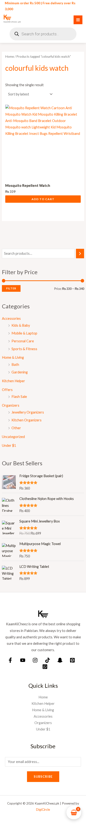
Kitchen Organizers (26, 420)
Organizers (10, 405)
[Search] (80, 253)
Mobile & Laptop (24, 333)
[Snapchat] (60, 660)
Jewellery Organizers (27, 412)
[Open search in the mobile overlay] (43, 34)
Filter (11, 288)
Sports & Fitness (24, 349)
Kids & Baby (20, 325)
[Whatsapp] (45, 666)
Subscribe (43, 776)
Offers (7, 390)
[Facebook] (10, 660)
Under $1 (9, 445)
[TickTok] (47, 660)
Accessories (11, 318)
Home (9, 56)
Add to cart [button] (43, 199)
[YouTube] (22, 660)
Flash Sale (19, 397)
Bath (15, 365)
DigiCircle (43, 809)
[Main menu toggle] (78, 19)
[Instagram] (35, 660)
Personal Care (22, 341)
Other (16, 428)
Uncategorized (13, 437)
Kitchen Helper (13, 381)
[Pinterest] (72, 660)
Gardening (19, 372)
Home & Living (13, 357)
